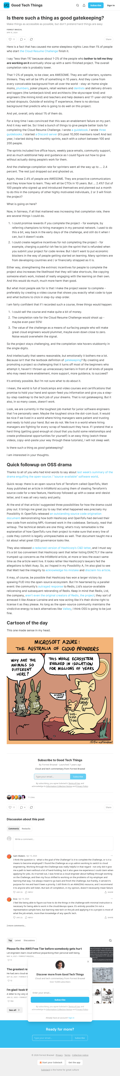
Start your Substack (52, 1062)
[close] (88, 961)
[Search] (77, 5)
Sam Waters (19, 855)
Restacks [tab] (26, 828)
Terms (67, 1055)
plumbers (22, 88)
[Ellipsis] (111, 855)
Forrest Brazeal (14, 30)
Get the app (74, 1062)
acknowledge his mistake (62, 570)
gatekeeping (73, 360)
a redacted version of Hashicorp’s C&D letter (61, 548)
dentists (79, 88)
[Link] (2, 464)
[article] (60, 955)
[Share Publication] (84, 5)
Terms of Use (74, 1006)
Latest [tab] (18, 940)
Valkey (67, 608)
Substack (45, 1069)
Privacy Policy (82, 1009)
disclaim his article (97, 570)
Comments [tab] (13, 828)
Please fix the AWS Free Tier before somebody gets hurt (44, 948)
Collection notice (80, 1055)
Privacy (59, 1055)
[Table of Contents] (3, 538)
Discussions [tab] (29, 940)
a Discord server (46, 134)
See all (12, 1010)
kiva (15, 898)
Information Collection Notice (59, 1009)
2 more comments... (16, 925)
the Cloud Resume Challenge (39, 51)
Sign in (111, 5)
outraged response (50, 586)
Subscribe (95, 5)
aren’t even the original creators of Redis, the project (59, 595)
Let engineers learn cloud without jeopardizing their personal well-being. (43, 952)
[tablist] (19, 829)
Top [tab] (10, 940)
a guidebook (80, 130)
